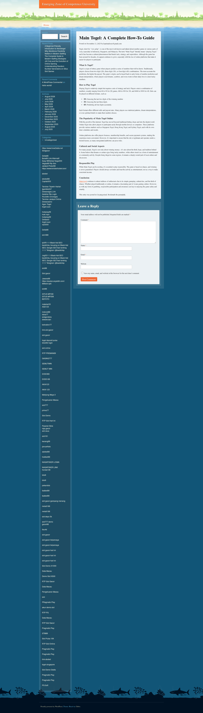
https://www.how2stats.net (52, 148)
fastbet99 (45, 490)
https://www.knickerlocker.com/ (54, 168)
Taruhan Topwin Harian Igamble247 (51, 187)
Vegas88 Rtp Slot (49, 163)
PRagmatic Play (48, 602)
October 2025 (50, 121)
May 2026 (49, 104)
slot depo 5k (47, 516)
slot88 (44, 268)
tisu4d (44, 529)
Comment (85, 220)
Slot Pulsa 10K (48, 638)
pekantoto (46, 485)
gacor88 (45, 524)
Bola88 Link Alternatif (50, 158)
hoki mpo (45, 214)
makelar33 (46, 304)
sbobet (45, 173)
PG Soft (45, 685)
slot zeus (45, 431)
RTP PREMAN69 (49, 353)
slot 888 (45, 235)
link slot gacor (47, 330)
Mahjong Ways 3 (49, 394)
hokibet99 (46, 457)
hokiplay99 (46, 212)
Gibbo (78, 706)
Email (83, 254)
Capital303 (46, 181)
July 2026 (49, 99)
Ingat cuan (46, 206)
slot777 (45, 405)
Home (46, 24)
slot (43, 597)
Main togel (83, 181)
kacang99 (46, 441)
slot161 (45, 436)
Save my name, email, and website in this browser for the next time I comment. (111, 273)
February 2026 (51, 111)
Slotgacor (46, 150)
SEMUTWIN (47, 363)
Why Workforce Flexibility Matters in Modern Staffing (55, 52)
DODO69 (45, 374)
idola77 (45, 314)
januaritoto (46, 446)
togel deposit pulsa (49, 340)
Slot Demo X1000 (49, 565)
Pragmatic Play (48, 628)
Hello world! (47, 85)
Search (45, 32)
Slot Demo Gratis (49, 669)
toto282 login (47, 342)
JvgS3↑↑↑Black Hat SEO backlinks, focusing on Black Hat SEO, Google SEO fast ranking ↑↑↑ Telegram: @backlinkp (55, 259)
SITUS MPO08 (48, 296)
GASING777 (47, 358)
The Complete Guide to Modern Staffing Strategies (55, 57)
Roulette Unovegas (50, 196)
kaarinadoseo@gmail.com (112, 43)
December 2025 (51, 116)
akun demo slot (48, 607)
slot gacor (46, 335)
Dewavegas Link (49, 191)
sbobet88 (46, 178)
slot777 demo (47, 521)
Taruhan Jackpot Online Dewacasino (51, 200)
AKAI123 (45, 384)
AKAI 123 (46, 389)
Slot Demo (46, 415)
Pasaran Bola (47, 426)
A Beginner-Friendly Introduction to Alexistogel (55, 47)
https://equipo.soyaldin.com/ (53, 281)
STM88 (45, 633)
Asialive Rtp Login (49, 194)
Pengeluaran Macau (50, 400)
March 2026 (49, 109)
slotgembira (47, 317)
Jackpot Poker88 (49, 166)
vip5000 (45, 224)
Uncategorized (102, 194)
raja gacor (46, 428)
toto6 (44, 475)
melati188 (46, 506)
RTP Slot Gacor (48, 581)
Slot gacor (46, 273)
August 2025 (50, 126)
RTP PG (45, 612)
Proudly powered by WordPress (51, 706)
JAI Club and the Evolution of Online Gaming (56, 62)
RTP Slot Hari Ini (48, 420)
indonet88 (46, 312)
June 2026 (49, 101)
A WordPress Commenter (52, 82)
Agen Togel (46, 204)
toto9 (44, 480)
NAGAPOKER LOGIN (50, 462)
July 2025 (49, 129)
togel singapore (48, 664)
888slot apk (46, 283)
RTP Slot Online (48, 643)
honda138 (46, 469)
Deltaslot (45, 219)
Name (83, 245)
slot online (46, 348)
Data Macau (47, 571)
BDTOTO (45, 299)
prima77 (45, 410)
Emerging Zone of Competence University (68, 4)
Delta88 (45, 155)
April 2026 (49, 106)
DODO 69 (46, 379)
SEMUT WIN (47, 368)
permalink (121, 194)
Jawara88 (46, 278)
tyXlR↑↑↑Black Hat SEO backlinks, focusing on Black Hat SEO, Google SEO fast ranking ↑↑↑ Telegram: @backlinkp (55, 246)
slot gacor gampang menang (53, 501)
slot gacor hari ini (49, 550)
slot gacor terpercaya (50, 539)
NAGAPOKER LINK (50, 467)
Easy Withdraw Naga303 (52, 161)
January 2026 (50, 114)
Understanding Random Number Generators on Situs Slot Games (56, 68)
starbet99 (46, 451)
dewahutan (46, 319)
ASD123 (45, 306)
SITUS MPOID (47, 294)
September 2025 (51, 124)
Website (83, 263)
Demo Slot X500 (48, 576)
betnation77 (47, 324)
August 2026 (50, 96)
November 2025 (51, 119)
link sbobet (46, 659)
